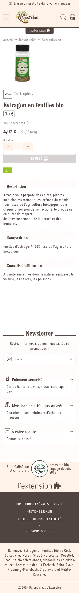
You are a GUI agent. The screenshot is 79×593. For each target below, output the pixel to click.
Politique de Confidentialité (39, 519)
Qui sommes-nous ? (40, 531)
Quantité (8, 140)
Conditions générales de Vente (39, 504)
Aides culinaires (52, 39)
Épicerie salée (27, 39)
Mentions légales (40, 511)
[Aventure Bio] (39, 468)
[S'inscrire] (67, 359)
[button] (6, 17)
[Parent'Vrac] (28, 17)
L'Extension (54, 587)
